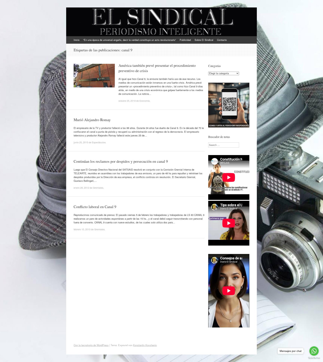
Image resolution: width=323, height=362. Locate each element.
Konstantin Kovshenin (145, 345)
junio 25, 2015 (81, 142)
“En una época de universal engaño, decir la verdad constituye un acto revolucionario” (129, 40)
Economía (144, 100)
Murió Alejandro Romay (92, 119)
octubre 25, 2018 (127, 100)
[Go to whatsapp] (314, 351)
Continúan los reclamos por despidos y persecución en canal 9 (121, 161)
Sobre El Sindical (204, 40)
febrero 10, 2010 (82, 229)
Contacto (222, 40)
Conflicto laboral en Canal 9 (95, 206)
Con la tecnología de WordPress (91, 345)
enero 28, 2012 (81, 187)
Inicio (76, 40)
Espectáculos (99, 142)
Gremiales (98, 187)
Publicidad (185, 40)
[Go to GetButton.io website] (314, 358)
